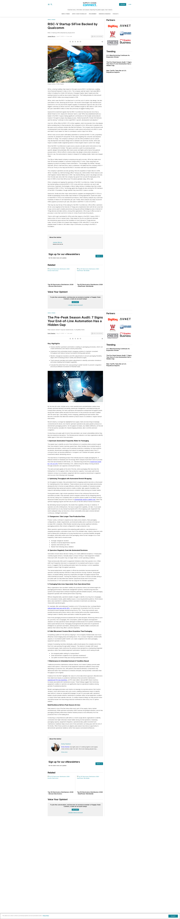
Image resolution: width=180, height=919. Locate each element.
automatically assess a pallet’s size (84, 509)
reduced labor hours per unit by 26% (59, 618)
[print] (102, 41)
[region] (75, 300)
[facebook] (70, 41)
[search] (51, 4)
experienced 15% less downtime (57, 689)
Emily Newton (51, 343)
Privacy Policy (46, 915)
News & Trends (66, 13)
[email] (80, 41)
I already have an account (75, 314)
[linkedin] (72, 41)
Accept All (173, 916)
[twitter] (75, 41)
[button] (49, 4)
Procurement (93, 13)
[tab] (52, 296)
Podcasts (115, 13)
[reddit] (78, 41)
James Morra (51, 36)
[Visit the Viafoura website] (99, 303)
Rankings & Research (105, 13)
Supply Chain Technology (79, 13)
